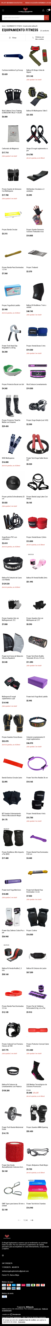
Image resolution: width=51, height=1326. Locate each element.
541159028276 (7, 1263)
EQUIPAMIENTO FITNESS (14, 26)
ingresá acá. (37, 1309)
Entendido (21, 1322)
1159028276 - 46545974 (10, 1267)
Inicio (3, 26)
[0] (47, 10)
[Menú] (3, 10)
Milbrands (30, 1307)
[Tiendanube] (11, 1315)
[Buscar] (46, 17)
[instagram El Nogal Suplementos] (3, 1255)
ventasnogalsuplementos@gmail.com (15, 1271)
